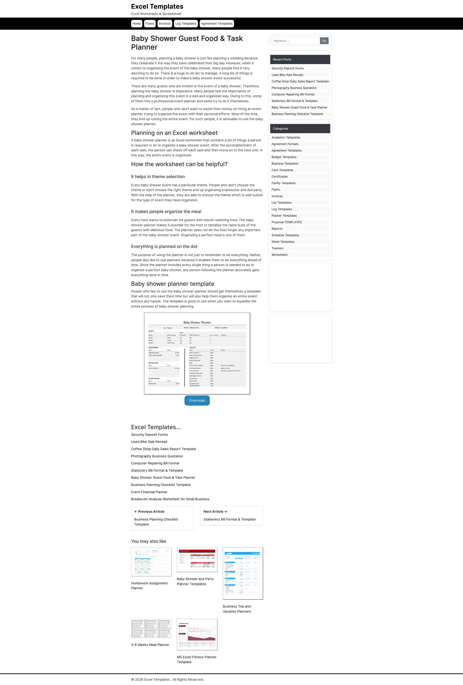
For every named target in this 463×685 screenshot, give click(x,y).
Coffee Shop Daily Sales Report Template (163, 449)
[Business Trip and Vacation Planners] (243, 573)
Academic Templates (286, 137)
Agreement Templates (217, 23)
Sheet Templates (283, 241)
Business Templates (285, 163)
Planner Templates (284, 215)
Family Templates (284, 183)
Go (324, 41)
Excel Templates (157, 6)
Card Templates (282, 170)
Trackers (277, 248)
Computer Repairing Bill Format (155, 463)
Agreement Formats (285, 144)
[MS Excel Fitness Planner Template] (197, 634)
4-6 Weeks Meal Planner (150, 645)
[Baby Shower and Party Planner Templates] (197, 559)
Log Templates (185, 23)
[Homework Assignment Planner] (151, 562)
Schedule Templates (285, 235)
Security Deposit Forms (149, 435)
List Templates (282, 202)
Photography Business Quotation (157, 456)
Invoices (165, 23)
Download (197, 400)
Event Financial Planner (149, 492)
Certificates (280, 176)
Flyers (150, 23)
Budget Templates (284, 157)
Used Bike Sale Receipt (149, 442)
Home (137, 23)
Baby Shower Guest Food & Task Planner (163, 477)
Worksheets (280, 254)
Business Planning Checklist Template (161, 485)
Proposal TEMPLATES (287, 222)
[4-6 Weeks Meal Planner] (151, 628)
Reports (277, 228)
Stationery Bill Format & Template (157, 470)
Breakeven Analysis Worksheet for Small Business (170, 499)
